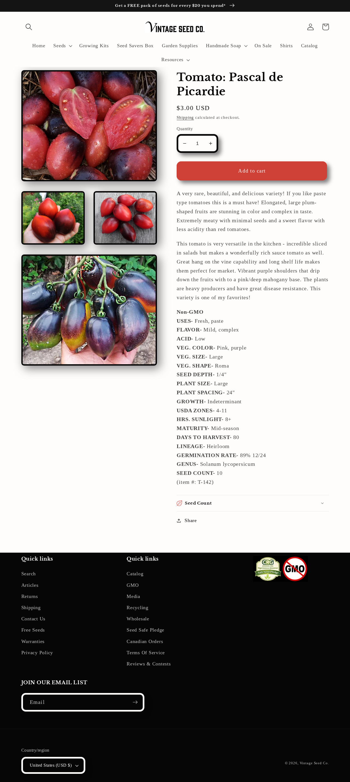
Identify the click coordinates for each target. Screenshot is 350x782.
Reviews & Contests (149, 664)
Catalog (135, 573)
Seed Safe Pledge (145, 630)
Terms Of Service (146, 652)
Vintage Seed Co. (314, 763)
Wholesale (138, 618)
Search (28, 573)
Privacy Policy (37, 652)
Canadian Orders (145, 641)
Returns (29, 596)
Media (133, 596)
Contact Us (33, 618)
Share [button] (191, 520)
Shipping (185, 117)
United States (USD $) (51, 765)
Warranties (33, 641)
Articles (30, 585)
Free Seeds (33, 630)
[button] (28, 26)
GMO (133, 585)
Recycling (137, 607)
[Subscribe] (135, 702)
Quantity (185, 128)
